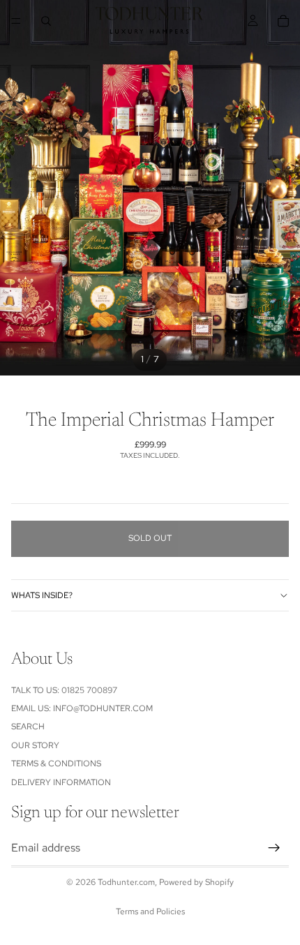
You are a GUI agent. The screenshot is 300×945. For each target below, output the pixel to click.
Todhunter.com (126, 882)
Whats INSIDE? (42, 595)
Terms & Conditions (56, 763)
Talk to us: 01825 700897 (64, 690)
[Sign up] (274, 848)
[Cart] (283, 21)
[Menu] (16, 21)
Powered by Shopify (196, 882)
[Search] (46, 21)
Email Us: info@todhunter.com (82, 708)
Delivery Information (61, 782)
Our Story (35, 745)
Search (28, 727)
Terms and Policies (150, 911)
